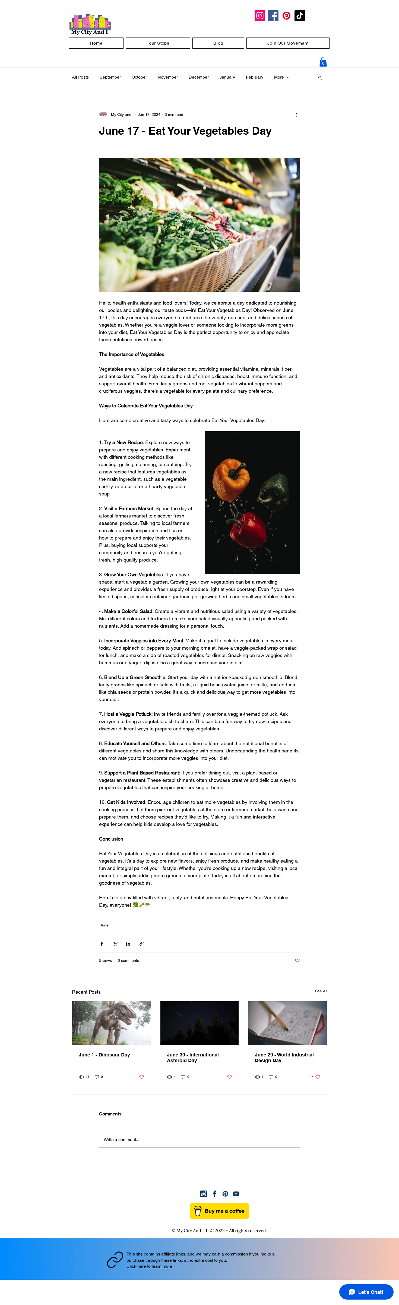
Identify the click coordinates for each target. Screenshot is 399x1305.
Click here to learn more (149, 1266)
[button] (323, 62)
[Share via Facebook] (101, 943)
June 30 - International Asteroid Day (193, 1057)
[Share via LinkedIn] (128, 943)
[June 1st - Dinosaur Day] (111, 1023)
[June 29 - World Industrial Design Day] (287, 1023)
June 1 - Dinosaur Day (104, 1055)
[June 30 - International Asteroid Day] (199, 1023)
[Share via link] (141, 943)
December (199, 77)
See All (321, 991)
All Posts (80, 77)
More (279, 77)
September (110, 77)
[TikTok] (299, 15)
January (227, 77)
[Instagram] (260, 15)
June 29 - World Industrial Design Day (284, 1057)
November (168, 77)
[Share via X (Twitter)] (115, 943)
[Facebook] (273, 15)
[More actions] (296, 114)
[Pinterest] (286, 15)
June (104, 925)
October (139, 77)
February (254, 77)
